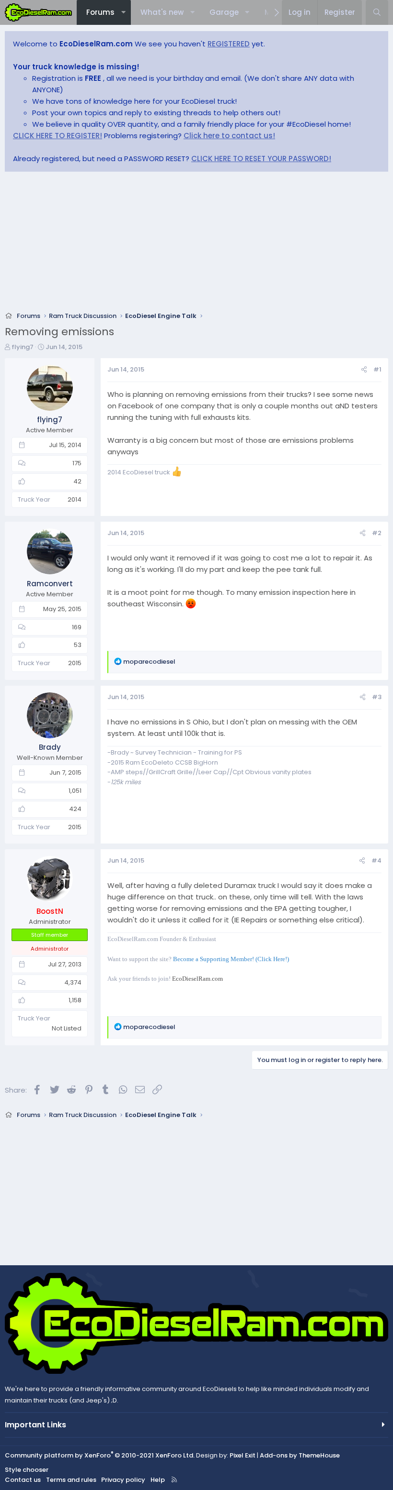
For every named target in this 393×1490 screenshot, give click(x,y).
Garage (224, 12)
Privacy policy (123, 1479)
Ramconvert (50, 584)
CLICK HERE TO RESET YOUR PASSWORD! (261, 158)
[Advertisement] (196, 244)
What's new (162, 12)
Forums (100, 12)
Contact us (23, 1479)
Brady (50, 747)
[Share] (364, 369)
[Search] (377, 12)
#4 (376, 860)
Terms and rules (71, 1479)
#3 (376, 696)
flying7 (23, 346)
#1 (377, 369)
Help (157, 1479)
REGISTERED (229, 44)
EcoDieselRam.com (197, 978)
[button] (123, 12)
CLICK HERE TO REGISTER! (57, 136)
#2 (376, 532)
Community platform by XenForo (100, 1455)
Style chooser (26, 1469)
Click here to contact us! (229, 136)
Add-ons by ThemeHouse (300, 1455)
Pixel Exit (242, 1455)
